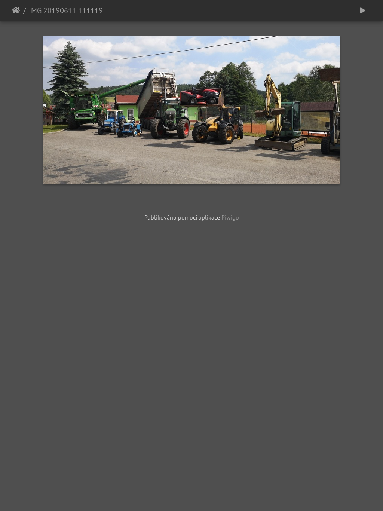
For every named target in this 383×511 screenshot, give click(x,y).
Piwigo (230, 217)
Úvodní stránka (16, 10)
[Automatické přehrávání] (362, 10)
